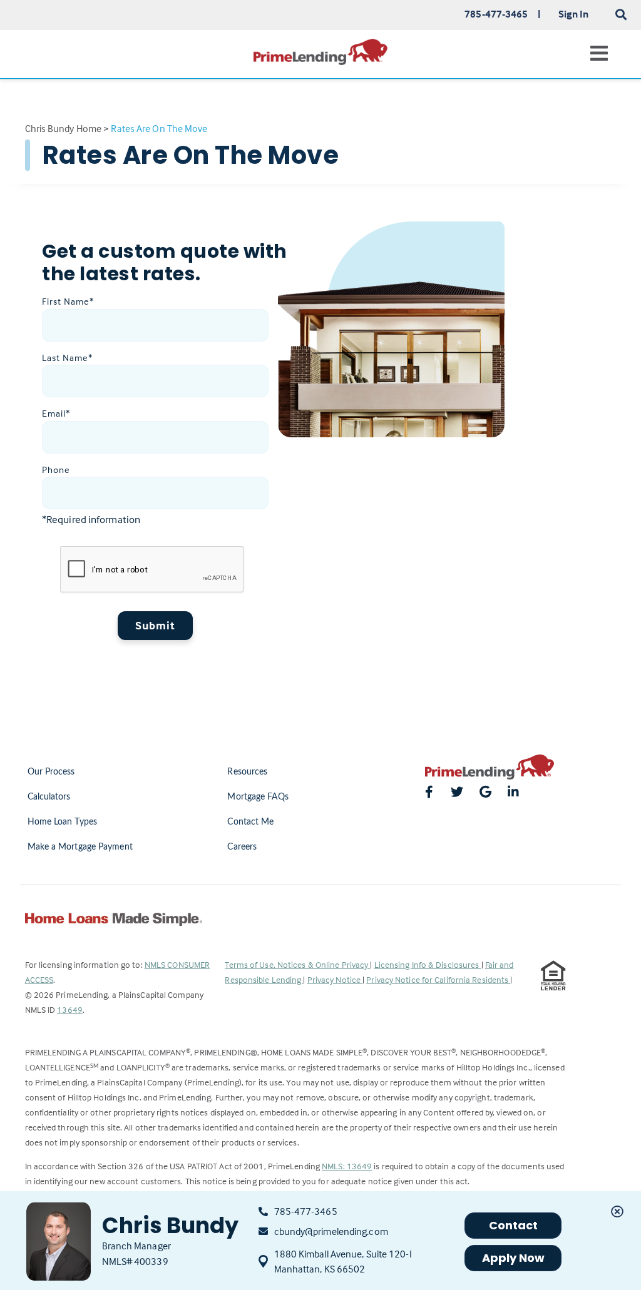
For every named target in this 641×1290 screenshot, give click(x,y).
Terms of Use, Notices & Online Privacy (297, 964)
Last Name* (67, 357)
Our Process (51, 772)
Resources (247, 772)
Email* (56, 413)
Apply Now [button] (513, 1258)
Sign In (573, 14)
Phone (56, 469)
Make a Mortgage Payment (80, 847)
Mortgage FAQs (257, 797)
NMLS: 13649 (347, 1165)
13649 (70, 1009)
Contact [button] (513, 1225)
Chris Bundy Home (63, 128)
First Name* (68, 301)
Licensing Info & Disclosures (427, 964)
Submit (155, 625)
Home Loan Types (63, 822)
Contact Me (250, 822)
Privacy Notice (335, 979)
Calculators (49, 797)
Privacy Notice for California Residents (438, 979)
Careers (242, 847)
